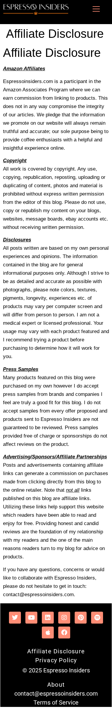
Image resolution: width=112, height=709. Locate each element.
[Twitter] (15, 618)
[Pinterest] (81, 618)
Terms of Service (56, 702)
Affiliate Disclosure (56, 651)
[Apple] (48, 632)
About (56, 684)
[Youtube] (31, 618)
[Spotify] (97, 618)
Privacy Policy (56, 660)
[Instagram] (64, 618)
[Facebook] (64, 632)
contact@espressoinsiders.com (56, 693)
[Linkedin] (48, 618)
